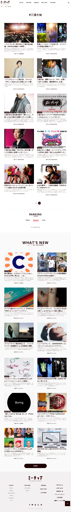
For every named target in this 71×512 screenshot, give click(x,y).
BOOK (11, 495)
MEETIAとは (60, 485)
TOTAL (43, 220)
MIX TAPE (44, 2)
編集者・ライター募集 (59, 500)
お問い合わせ (59, 488)
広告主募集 (59, 497)
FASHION (11, 498)
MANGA (36, 2)
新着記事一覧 (59, 491)
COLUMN (52, 2)
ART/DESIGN (11, 493)
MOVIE (11, 490)
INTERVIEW (27, 488)
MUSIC (11, 488)
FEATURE (28, 2)
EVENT (27, 490)
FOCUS (21, 2)
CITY (11, 500)
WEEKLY (28, 220)
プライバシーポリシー (60, 494)
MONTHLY (36, 220)
